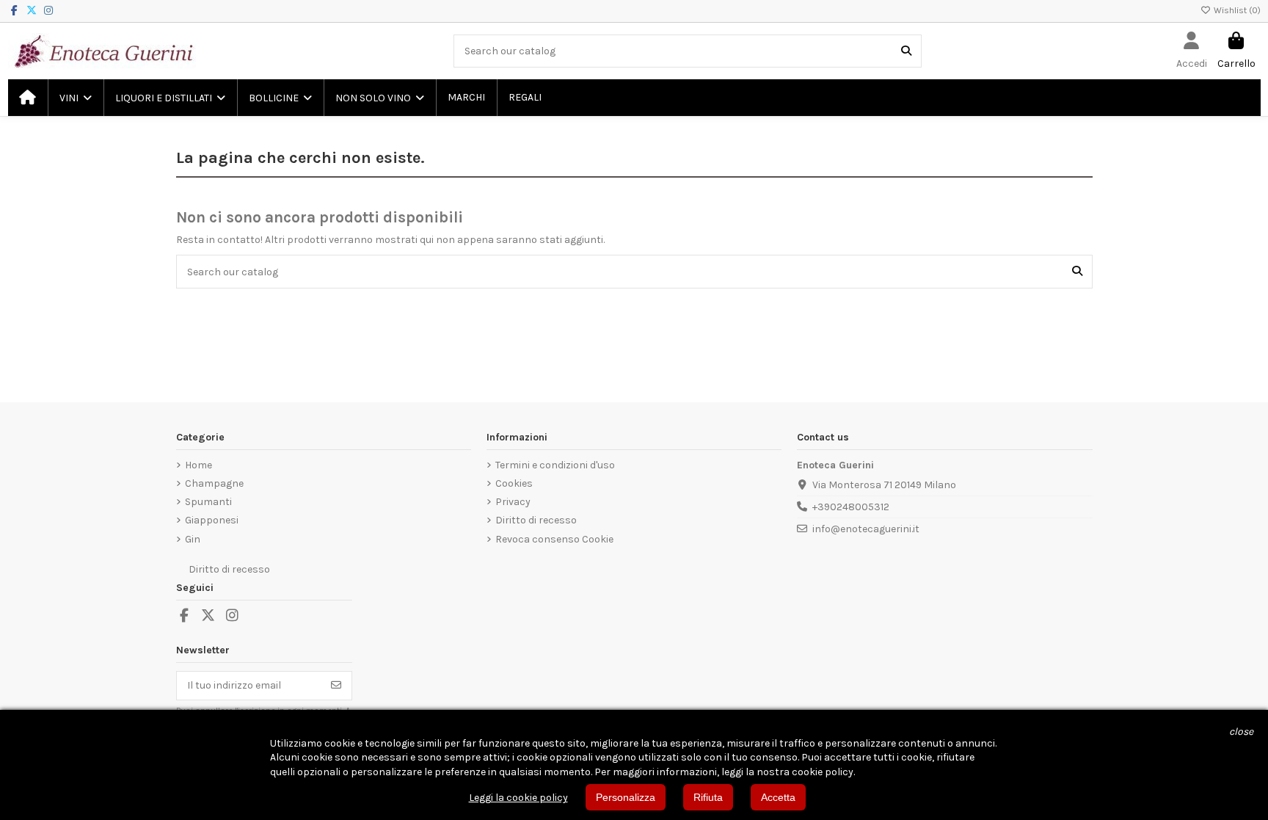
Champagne (214, 483)
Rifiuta (708, 797)
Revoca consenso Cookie (554, 539)
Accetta (778, 797)
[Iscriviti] (336, 686)
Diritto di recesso (536, 520)
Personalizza (625, 797)
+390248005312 (850, 507)
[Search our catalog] (906, 51)
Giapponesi (211, 520)
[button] (75, 97)
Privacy (513, 502)
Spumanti (208, 502)
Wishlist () (1236, 10)
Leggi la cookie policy (518, 797)
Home (198, 465)
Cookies (514, 483)
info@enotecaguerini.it (865, 529)
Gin (192, 539)
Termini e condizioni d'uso (555, 465)
